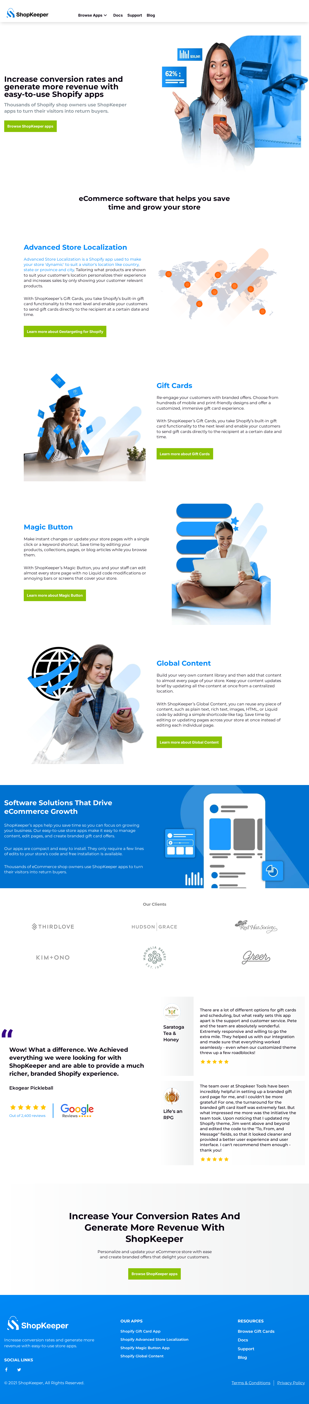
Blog (151, 15)
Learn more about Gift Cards (185, 454)
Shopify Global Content (142, 1356)
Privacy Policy (291, 1382)
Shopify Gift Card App (140, 1331)
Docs (118, 15)
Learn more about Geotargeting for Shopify (65, 331)
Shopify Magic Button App (145, 1348)
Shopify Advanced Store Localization (154, 1339)
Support (134, 15)
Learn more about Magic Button (55, 595)
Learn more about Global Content (189, 742)
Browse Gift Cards (256, 1331)
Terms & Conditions (251, 1382)
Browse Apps (90, 15)
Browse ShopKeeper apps (30, 126)
